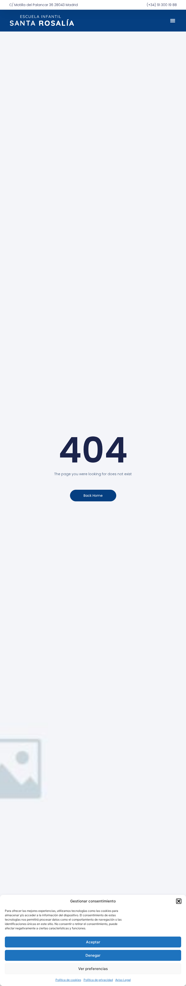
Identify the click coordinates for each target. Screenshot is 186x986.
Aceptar (93, 942)
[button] (178, 901)
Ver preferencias (93, 968)
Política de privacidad (98, 980)
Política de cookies (68, 980)
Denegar (93, 955)
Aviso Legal (123, 980)
